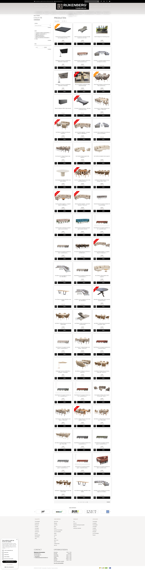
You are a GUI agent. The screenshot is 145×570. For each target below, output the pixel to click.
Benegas (55, 523)
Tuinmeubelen (37, 19)
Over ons (74, 523)
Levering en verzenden (77, 528)
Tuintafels (36, 526)
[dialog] (9, 553)
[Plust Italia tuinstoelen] (59, 511)
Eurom (55, 528)
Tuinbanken (37, 529)
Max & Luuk (56, 540)
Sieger (55, 538)
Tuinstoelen (37, 528)
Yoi (54, 536)
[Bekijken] (109, 1)
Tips (74, 521)
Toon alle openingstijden (58, 563)
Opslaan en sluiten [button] (10, 561)
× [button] (16, 539)
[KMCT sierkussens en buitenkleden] (75, 511)
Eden (55, 526)
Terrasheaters (37, 536)
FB (101, 1)
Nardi (55, 541)
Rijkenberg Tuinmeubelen (39, 552)
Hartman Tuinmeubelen (58, 529)
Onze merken (72, 507)
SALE (36, 538)
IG (104, 1)
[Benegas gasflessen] (43, 511)
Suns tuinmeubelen (57, 531)
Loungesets (95, 523)
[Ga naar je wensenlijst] (106, 1)
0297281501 (37, 556)
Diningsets (94, 531)
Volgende (108, 501)
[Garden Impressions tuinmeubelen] (91, 511)
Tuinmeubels (95, 521)
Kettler (55, 533)
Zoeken (36, 23)
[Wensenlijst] (106, 1)
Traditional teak (56, 543)
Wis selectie (49, 27)
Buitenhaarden (37, 535)
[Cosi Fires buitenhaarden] (107, 511)
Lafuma (55, 535)
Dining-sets (37, 524)
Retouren (75, 526)
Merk (36, 30)
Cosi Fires (55, 524)
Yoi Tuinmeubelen (96, 533)
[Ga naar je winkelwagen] (109, 1)
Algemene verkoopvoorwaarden (78, 524)
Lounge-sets (37, 523)
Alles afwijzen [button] (10, 564)
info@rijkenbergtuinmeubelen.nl (41, 557)
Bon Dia (55, 545)
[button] (9, 567)
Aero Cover (56, 521)
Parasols (36, 533)
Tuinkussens (37, 531)
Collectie (38, 18)
